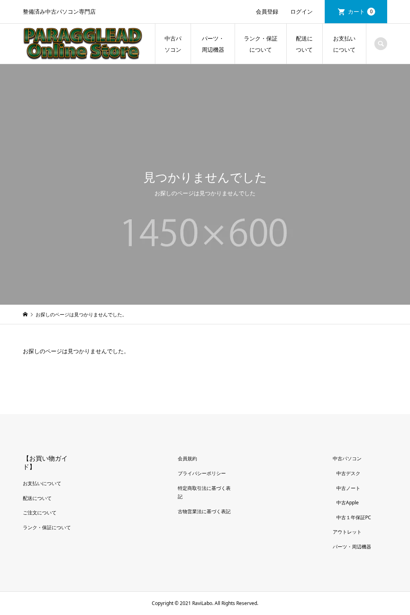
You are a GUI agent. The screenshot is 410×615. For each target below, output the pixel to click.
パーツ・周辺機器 (213, 43)
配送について (304, 43)
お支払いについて (344, 43)
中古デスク (348, 473)
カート (360, 11)
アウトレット (347, 531)
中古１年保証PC (353, 517)
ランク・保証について (260, 43)
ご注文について (39, 512)
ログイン (301, 11)
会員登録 (267, 11)
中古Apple (347, 502)
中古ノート (348, 488)
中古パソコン (173, 43)
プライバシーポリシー (202, 473)
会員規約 (187, 458)
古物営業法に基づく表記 (204, 511)
